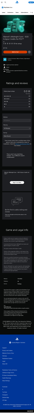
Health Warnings (7, 306)
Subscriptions (24, 12)
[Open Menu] (2, 2)
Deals (17, 12)
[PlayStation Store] (7, 7)
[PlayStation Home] (17, 2)
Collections (10, 12)
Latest (3, 12)
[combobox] (17, 120)
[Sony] (30, 412)
